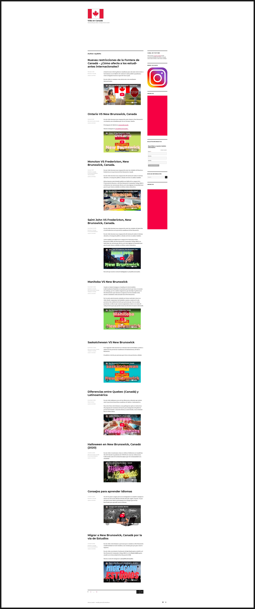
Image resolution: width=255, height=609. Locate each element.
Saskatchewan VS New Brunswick (111, 342)
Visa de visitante (91, 174)
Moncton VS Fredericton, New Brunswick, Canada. (108, 163)
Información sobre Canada (93, 121)
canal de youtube (157, 55)
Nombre (149, 156)
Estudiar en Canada (92, 73)
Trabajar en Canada (92, 291)
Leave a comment (92, 75)
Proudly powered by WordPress (103, 602)
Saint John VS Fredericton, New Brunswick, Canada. (109, 221)
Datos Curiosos (91, 402)
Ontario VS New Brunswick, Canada (112, 114)
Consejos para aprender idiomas (110, 491)
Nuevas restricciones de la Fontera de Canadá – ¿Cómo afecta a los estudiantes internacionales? (113, 63)
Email (149, 151)
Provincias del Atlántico (93, 173)
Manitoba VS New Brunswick (108, 281)
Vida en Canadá (95, 20)
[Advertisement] (127, 40)
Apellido (149, 160)
